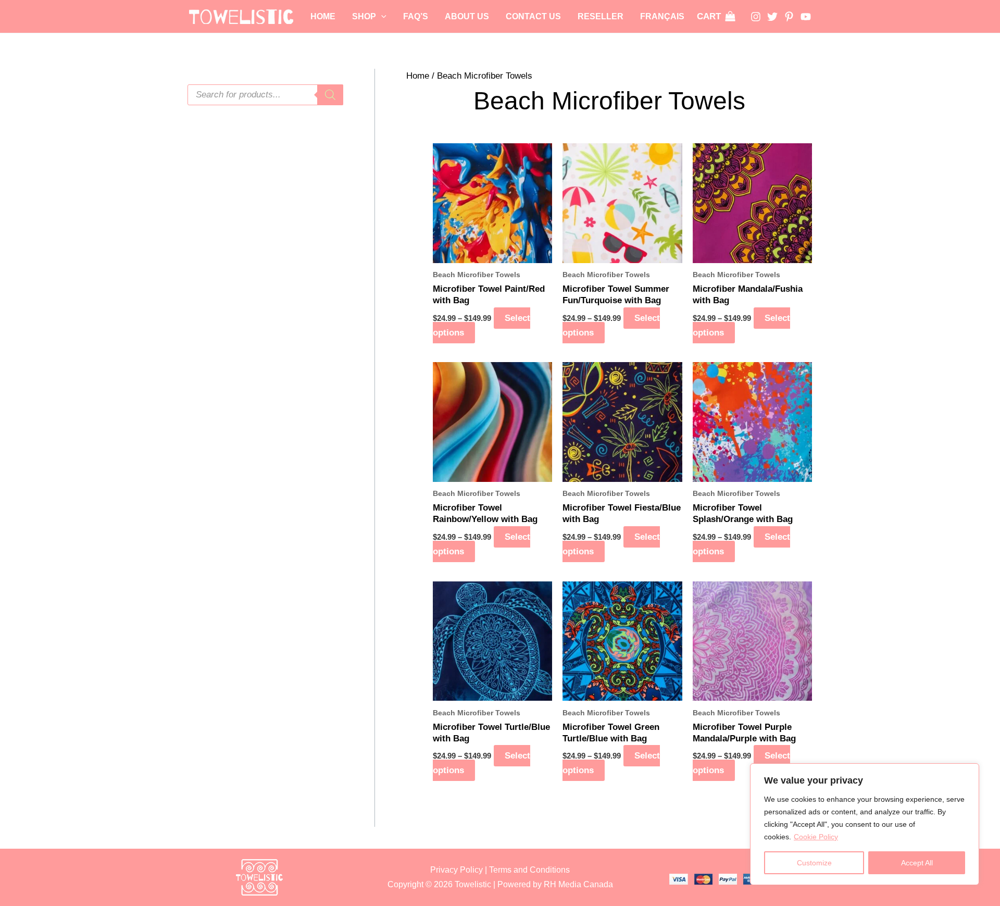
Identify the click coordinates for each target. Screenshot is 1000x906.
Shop (364, 16)
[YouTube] (806, 16)
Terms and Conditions (529, 869)
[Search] (330, 94)
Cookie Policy (816, 837)
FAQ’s (415, 16)
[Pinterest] (789, 16)
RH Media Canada (578, 884)
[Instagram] (756, 16)
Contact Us (533, 16)
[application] (381, 16)
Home (322, 16)
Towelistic (473, 884)
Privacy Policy (456, 869)
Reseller (600, 16)
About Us (467, 16)
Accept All (917, 863)
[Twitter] (772, 16)
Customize (814, 863)
